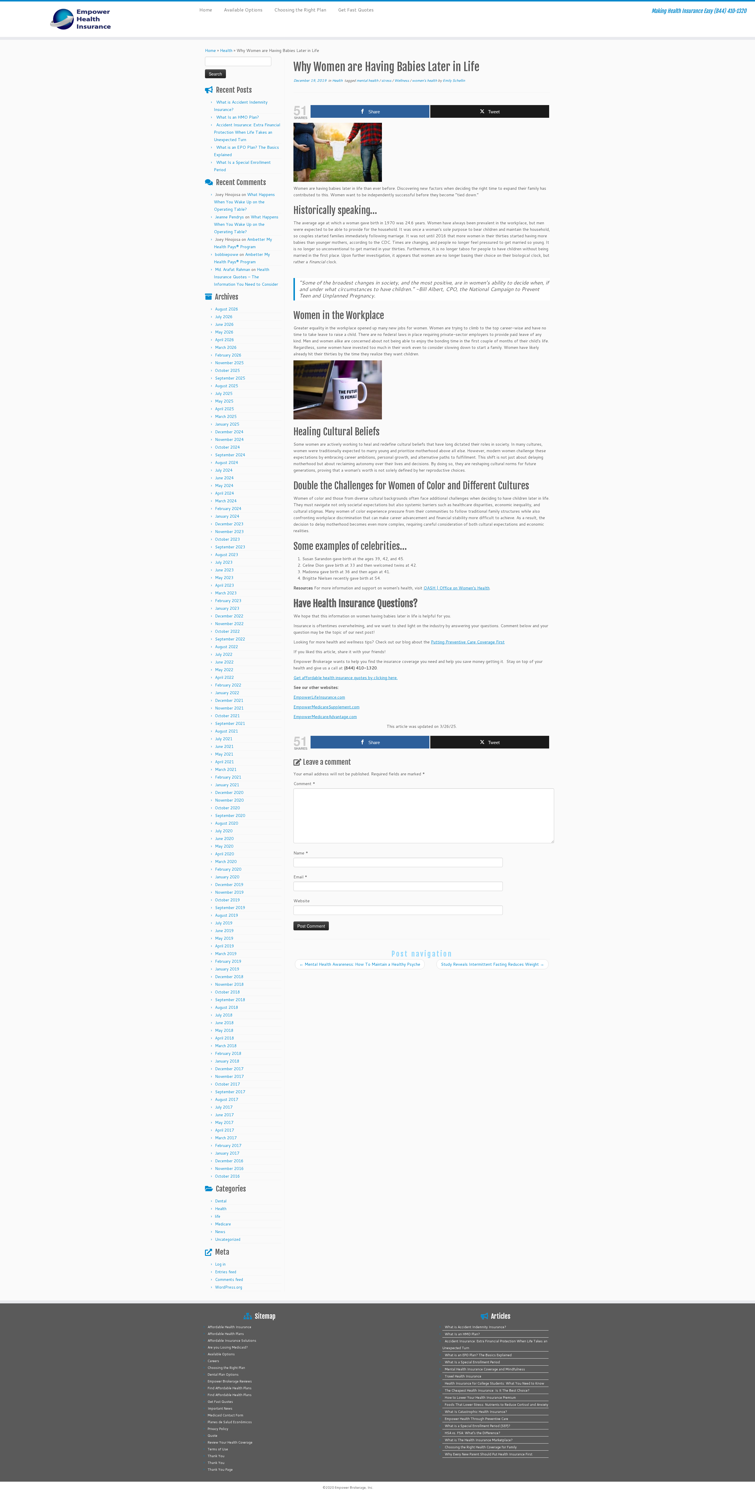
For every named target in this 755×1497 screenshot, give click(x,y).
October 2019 (227, 900)
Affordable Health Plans (226, 1333)
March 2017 (226, 1137)
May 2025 (224, 401)
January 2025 (227, 424)
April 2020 (224, 854)
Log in (220, 1264)
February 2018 (228, 1053)
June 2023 (224, 570)
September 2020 (230, 815)
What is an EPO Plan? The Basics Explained (478, 1355)
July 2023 (223, 562)
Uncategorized (227, 1239)
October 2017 (227, 1084)
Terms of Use (218, 1449)
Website (301, 901)
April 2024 (224, 493)
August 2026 (226, 309)
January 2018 (227, 1061)
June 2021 (224, 746)
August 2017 (226, 1099)
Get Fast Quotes (356, 9)
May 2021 (224, 754)
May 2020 (224, 846)
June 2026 (224, 324)
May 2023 (224, 577)
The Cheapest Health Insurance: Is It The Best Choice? (487, 1390)
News (220, 1231)
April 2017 (224, 1130)
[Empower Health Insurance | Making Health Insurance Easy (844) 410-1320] (87, 19)
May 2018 (224, 1030)
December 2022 (229, 616)
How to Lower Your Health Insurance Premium (480, 1397)
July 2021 (223, 738)
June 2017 (224, 1114)
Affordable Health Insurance (229, 1327)
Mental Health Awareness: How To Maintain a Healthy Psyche (359, 964)
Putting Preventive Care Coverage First (468, 642)
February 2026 (228, 355)
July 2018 (223, 1015)
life (217, 1216)
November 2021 (229, 708)
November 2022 (229, 623)
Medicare (223, 1224)
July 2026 (223, 316)
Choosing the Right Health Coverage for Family (481, 1447)
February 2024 (228, 508)
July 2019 (223, 923)
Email (300, 877)
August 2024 (226, 462)
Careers (213, 1361)
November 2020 (229, 800)
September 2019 (230, 907)
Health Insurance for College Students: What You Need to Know (494, 1383)
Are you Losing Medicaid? (228, 1347)
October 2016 (227, 1176)
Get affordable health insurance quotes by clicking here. (345, 678)
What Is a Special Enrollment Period (472, 1362)
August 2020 (226, 823)
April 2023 (224, 585)
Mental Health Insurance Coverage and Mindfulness (485, 1369)
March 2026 (226, 347)
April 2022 (224, 677)
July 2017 (223, 1107)
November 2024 (229, 439)
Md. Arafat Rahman (232, 269)
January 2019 (227, 969)
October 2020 (227, 807)
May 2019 (224, 938)
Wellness (402, 80)
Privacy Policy (218, 1428)
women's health (425, 80)
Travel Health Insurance (463, 1376)
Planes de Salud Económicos (230, 1422)
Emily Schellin (454, 80)
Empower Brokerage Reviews (230, 1381)
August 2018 (226, 1007)
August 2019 (226, 915)
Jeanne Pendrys (229, 217)
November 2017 (229, 1076)
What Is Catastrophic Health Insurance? (476, 1411)
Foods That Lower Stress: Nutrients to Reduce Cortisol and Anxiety (496, 1404)
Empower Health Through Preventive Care (476, 1418)
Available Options (243, 9)
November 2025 (229, 362)
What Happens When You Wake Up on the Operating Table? (244, 202)
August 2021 (226, 731)
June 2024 (224, 478)
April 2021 (224, 761)
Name (300, 853)
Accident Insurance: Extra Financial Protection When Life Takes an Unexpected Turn (247, 132)
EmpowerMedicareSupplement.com (326, 707)
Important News (220, 1408)
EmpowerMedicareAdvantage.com (325, 717)
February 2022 (228, 685)
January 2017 (227, 1153)
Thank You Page (220, 1469)
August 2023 (226, 554)
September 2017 (230, 1091)
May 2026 (224, 332)
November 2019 (229, 892)
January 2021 (227, 784)
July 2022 (223, 654)
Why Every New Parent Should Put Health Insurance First (488, 1454)
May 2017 (224, 1122)
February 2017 (228, 1145)
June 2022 (224, 662)
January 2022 (227, 692)
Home (205, 9)
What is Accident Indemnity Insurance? (475, 1327)
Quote (212, 1435)
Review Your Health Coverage (230, 1442)
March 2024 (226, 501)
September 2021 (230, 723)
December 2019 (229, 884)
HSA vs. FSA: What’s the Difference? (472, 1433)
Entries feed (225, 1271)
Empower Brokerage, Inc (353, 1487)
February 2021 (228, 777)
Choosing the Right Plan (300, 9)
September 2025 (230, 378)
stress (386, 80)
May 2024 (224, 485)
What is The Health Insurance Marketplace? (479, 1440)
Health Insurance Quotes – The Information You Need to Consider (246, 277)
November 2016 (229, 1168)
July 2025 (223, 393)
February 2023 (228, 600)
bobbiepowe (226, 254)
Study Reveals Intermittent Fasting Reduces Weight (492, 964)
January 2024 (227, 516)
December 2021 (229, 700)
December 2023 (229, 524)
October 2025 (227, 370)
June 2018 (224, 1022)
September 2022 (230, 639)
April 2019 (224, 946)
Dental (220, 1201)
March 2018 (226, 1045)
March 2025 (226, 416)
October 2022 (227, 631)
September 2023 (230, 547)
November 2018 (229, 984)
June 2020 (224, 838)
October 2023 (227, 539)
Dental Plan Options (223, 1374)
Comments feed (229, 1279)
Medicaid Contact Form (225, 1415)
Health (226, 50)
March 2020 (226, 861)
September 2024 (230, 454)
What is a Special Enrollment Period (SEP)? (477, 1426)
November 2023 (229, 531)
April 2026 (224, 339)
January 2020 (227, 877)
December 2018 (229, 976)
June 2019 (224, 930)
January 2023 (227, 608)
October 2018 (227, 992)
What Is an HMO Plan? (237, 117)
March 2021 (226, 769)
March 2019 (226, 953)
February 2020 (228, 869)
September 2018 (230, 999)
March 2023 (226, 593)
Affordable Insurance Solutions (232, 1340)
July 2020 (223, 831)
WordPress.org (228, 1287)
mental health (368, 80)
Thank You (216, 1456)
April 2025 (224, 408)
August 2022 (226, 646)
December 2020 (229, 792)
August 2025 (226, 385)
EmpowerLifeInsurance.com (319, 697)
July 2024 (223, 470)
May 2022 (224, 669)
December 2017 (229, 1068)
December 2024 (229, 431)
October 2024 (227, 447)
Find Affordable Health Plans (230, 1388)
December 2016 (229, 1160)
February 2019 (228, 961)
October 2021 (227, 715)
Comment (304, 784)
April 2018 (224, 1038)
